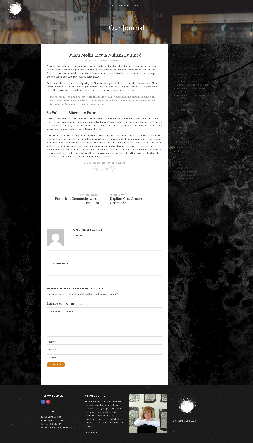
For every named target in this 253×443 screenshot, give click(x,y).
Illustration (108, 163)
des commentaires (188, 174)
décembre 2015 (185, 130)
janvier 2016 (183, 127)
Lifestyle (114, 60)
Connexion (182, 167)
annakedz (190, 432)
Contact (139, 5)
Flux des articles (187, 171)
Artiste (123, 5)
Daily (87, 163)
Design (96, 163)
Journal (105, 60)
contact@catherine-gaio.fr (62, 427)
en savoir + (91, 432)
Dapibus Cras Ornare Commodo (193, 81)
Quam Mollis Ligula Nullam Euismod (194, 84)
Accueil (109, 5)
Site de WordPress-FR (188, 178)
